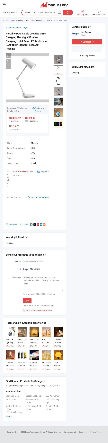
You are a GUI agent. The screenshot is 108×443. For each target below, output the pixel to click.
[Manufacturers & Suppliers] (54, 5)
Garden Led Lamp (33, 396)
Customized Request (40, 197)
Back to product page (17, 27)
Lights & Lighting (17, 20)
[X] (34, 224)
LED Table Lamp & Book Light (56, 20)
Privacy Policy (95, 432)
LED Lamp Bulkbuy (14, 412)
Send (27, 300)
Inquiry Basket (88, 55)
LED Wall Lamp (52, 396)
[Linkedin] (41, 224)
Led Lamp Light (12, 396)
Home (5, 20)
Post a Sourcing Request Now (37, 310)
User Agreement (70, 432)
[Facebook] (31, 224)
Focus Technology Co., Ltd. (35, 432)
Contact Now (88, 42)
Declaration (83, 432)
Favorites (13, 224)
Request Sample (47, 171)
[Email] (44, 224)
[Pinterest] (38, 224)
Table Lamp (11, 399)
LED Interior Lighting (34, 20)
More (8, 416)
